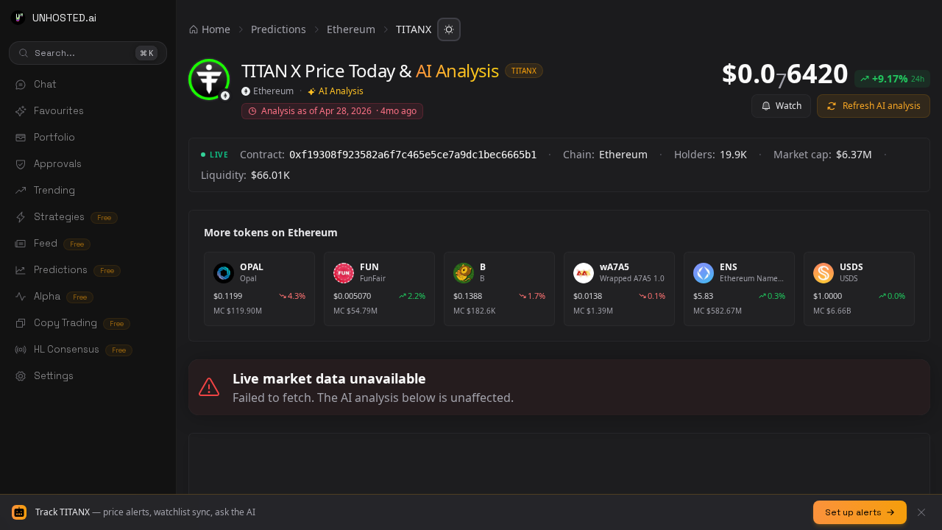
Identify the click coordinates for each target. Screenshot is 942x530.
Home (216, 29)
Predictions (278, 29)
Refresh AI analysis (882, 105)
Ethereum (351, 29)
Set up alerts (853, 512)
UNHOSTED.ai (64, 17)
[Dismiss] (921, 512)
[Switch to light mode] (449, 29)
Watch (788, 105)
